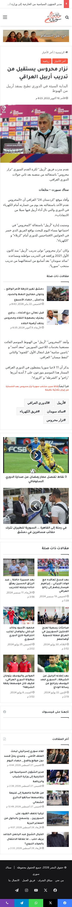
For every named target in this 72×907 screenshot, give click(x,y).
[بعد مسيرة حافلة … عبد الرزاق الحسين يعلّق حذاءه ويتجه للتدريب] (18, 567)
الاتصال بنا (13, 880)
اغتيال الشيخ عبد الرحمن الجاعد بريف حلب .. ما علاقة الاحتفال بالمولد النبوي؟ (23, 839)
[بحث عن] (67, 18)
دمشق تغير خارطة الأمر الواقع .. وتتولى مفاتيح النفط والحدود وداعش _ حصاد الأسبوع (24, 294)
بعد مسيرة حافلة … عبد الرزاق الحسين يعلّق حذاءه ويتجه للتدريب (19, 584)
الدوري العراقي (37, 403)
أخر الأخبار (47, 52)
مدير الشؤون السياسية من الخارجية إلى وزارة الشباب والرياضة (27, 777)
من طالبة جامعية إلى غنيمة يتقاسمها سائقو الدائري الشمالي (26, 798)
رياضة (46, 61)
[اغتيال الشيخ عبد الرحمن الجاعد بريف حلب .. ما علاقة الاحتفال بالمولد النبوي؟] (58, 839)
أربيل (60, 403)
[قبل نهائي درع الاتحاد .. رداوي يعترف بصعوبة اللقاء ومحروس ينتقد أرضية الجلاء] (58, 317)
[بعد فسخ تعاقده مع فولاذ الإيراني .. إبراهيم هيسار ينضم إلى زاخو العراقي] (53, 567)
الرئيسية (60, 52)
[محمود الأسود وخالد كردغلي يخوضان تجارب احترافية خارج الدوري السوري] (18, 615)
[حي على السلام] (36, 35)
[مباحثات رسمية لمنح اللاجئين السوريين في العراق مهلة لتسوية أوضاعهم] (53, 615)
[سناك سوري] (53, 17)
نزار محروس (55, 420)
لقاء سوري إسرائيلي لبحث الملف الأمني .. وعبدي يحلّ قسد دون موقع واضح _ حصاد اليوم (24, 756)
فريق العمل (28, 880)
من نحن (59, 880)
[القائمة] (5, 18)
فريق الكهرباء (29, 411)
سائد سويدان (55, 411)
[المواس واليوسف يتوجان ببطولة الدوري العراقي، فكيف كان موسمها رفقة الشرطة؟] (18, 663)
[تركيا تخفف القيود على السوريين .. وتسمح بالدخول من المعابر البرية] (58, 818)
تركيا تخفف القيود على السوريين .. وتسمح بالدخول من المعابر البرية (24, 818)
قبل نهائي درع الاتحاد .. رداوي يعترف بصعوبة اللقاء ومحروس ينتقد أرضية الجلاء (24, 318)
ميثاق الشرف (45, 880)
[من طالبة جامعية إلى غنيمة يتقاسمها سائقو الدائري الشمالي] (58, 798)
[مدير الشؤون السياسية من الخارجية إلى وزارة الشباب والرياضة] (58, 777)
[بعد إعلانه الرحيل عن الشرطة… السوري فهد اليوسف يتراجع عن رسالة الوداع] (53, 663)
